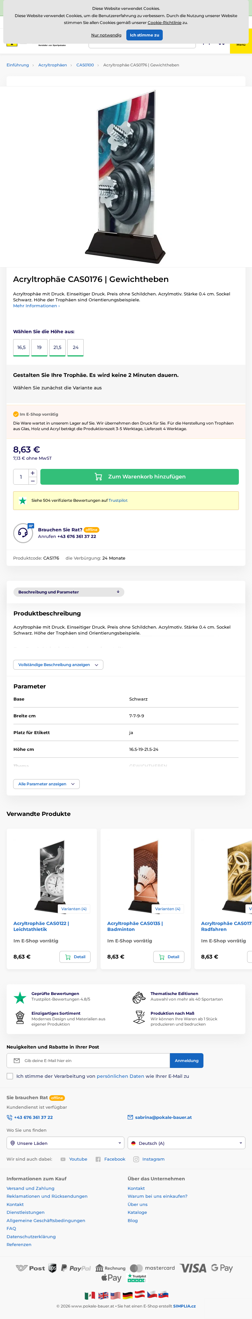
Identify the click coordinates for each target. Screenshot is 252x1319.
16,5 (21, 347)
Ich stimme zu (144, 35)
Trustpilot (118, 500)
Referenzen (19, 1244)
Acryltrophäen (52, 64)
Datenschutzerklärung (31, 1236)
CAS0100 (85, 64)
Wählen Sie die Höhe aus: (43, 332)
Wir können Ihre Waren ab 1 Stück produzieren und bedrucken (184, 1021)
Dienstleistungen (26, 1212)
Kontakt (15, 1204)
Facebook (114, 1159)
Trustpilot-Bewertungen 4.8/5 (61, 999)
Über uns (138, 1204)
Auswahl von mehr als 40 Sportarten (187, 999)
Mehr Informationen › (36, 305)
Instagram (153, 1159)
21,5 (57, 347)
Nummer (21, 477)
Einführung (18, 64)
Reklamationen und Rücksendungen (48, 1196)
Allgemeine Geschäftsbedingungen (46, 1220)
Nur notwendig (106, 35)
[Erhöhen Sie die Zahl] (33, 473)
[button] (58, 664)
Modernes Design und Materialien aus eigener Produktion (68, 1021)
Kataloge (137, 1212)
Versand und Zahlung (30, 1188)
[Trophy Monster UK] (103, 1295)
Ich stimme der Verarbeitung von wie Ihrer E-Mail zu (102, 1076)
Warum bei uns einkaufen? (157, 1196)
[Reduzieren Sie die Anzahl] (33, 481)
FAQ (11, 1228)
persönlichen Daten (120, 1076)
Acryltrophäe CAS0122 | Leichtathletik (41, 926)
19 (39, 347)
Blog (133, 1220)
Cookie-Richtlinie (164, 22)
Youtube (78, 1159)
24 (75, 347)
